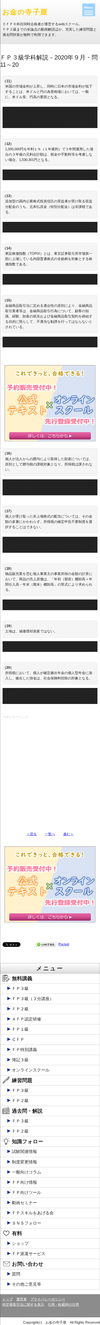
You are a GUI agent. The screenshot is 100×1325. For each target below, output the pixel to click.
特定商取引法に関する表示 (23, 1304)
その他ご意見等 (26, 1284)
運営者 (21, 1299)
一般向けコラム (26, 1172)
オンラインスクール (31, 1070)
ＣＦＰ (18, 1039)
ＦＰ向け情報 (24, 1182)
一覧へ (50, 834)
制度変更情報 (24, 1162)
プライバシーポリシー (47, 1299)
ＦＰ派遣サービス (28, 1253)
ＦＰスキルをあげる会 (33, 1213)
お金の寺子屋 (25, 12)
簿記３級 (20, 1060)
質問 (16, 1274)
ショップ (20, 1243)
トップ (7, 1299)
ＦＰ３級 (20, 988)
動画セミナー (24, 1202)
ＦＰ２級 (20, 1009)
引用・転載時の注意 (63, 1304)
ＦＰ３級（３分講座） (33, 998)
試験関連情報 (24, 1151)
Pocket (63, 944)
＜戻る (31, 834)
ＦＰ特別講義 (24, 1049)
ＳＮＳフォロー (26, 1223)
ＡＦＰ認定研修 (26, 1019)
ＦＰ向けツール (26, 1192)
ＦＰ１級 (20, 1029)
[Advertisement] (50, 770)
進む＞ (68, 834)
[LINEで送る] (46, 944)
